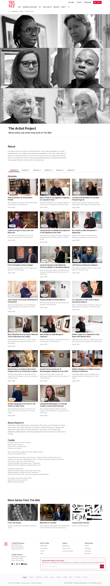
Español (31, 577)
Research (56, 7)
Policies (42, 551)
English (25, 577)
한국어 (70, 577)
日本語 (65, 577)
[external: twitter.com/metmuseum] (14, 564)
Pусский (85, 577)
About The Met (44, 543)
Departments (43, 545)
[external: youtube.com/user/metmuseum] (24, 564)
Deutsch (59, 577)
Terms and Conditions (14, 583)
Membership (87, 2)
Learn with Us (47, 7)
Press (41, 553)
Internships (88, 553)
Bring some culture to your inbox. (53, 560)
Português (38, 577)
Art (40, 7)
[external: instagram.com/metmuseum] (19, 564)
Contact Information (36, 583)
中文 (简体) (77, 577)
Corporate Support (67, 551)
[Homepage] (11, 4)
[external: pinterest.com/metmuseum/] (17, 564)
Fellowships (88, 551)
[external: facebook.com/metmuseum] (12, 564)
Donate (79, 2)
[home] (9, 11)
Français (46, 577)
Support (64, 543)
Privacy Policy (26, 583)
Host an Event (66, 548)
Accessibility (43, 548)
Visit (19, 7)
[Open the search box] (68, 7)
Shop (63, 7)
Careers (87, 545)
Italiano (52, 577)
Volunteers (88, 548)
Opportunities (89, 543)
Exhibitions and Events (30, 7)
